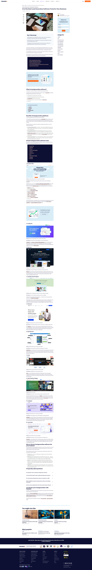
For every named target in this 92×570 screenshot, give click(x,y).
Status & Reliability (45, 562)
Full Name (59, 24)
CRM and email (36, 245)
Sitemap (69, 567)
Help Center (44, 552)
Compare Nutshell (33, 558)
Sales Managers (57, 531)
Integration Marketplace (34, 552)
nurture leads (44, 134)
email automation (34, 194)
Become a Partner (56, 558)
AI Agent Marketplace (34, 554)
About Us (55, 551)
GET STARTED (44, 214)
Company (55, 555)
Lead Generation (27, 7)
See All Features (21, 561)
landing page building (34, 190)
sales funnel (44, 99)
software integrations (34, 197)
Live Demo (55, 552)
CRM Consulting (21, 559)
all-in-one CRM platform (34, 493)
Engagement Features (22, 555)
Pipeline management (31, 191)
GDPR (43, 559)
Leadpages (28, 417)
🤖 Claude (29, 109)
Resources (44, 554)
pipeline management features (31, 495)
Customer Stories (56, 559)
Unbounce (29, 326)
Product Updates (46, 531)
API (31, 562)
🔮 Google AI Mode (30, 110)
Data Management (60, 41)
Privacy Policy (44, 558)
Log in (83, 1)
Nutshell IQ (20, 558)
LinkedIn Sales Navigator (35, 298)
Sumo (27, 373)
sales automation (49, 495)
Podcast (59, 50)
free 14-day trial (43, 498)
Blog (25, 5)
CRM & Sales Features (22, 552)
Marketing (36, 7)
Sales (28, 194)
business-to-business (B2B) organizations (38, 242)
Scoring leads (29, 98)
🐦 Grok (29, 111)
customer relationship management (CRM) (42, 183)
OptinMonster (28, 350)
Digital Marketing (33, 561)
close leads (47, 92)
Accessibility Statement (46, 561)
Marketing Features (22, 554)
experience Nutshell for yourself (36, 202)
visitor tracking (32, 189)
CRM (23, 7)
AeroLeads (28, 439)
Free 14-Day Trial (87, 1)
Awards (59, 37)
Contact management (31, 193)
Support (44, 551)
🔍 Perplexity (30, 108)
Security (44, 555)
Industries (32, 559)
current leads (43, 119)
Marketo (40, 395)
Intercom (27, 271)
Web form (29, 187)
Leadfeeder (28, 242)
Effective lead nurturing (31, 133)
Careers (55, 562)
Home (23, 5)
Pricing (20, 562)
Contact (55, 554)
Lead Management (32, 7)
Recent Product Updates (34, 555)
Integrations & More (34, 551)
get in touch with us (50, 498)
